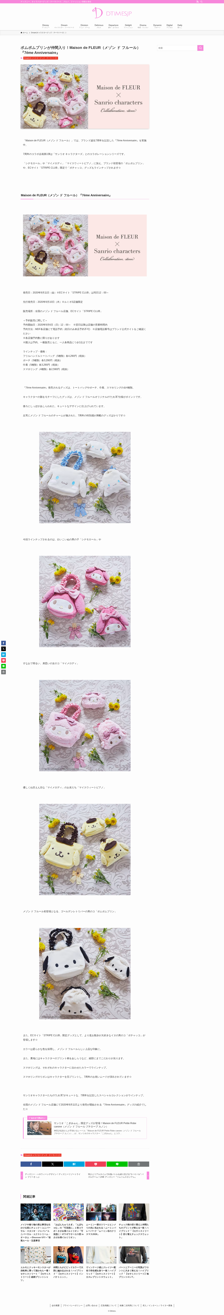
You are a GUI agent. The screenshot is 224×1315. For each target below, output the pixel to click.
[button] (31, 1164)
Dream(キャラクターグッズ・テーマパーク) (40, 58)
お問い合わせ (92, 1305)
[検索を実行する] (200, 48)
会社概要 (56, 1305)
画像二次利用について (129, 1305)
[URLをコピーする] (138, 1164)
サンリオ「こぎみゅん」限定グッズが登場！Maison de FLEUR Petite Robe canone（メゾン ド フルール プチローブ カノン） (95, 1125)
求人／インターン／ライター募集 (157, 1305)
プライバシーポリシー (73, 1305)
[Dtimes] (112, 13)
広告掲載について (109, 1305)
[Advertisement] (180, 75)
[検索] (201, 1)
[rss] (197, 1)
